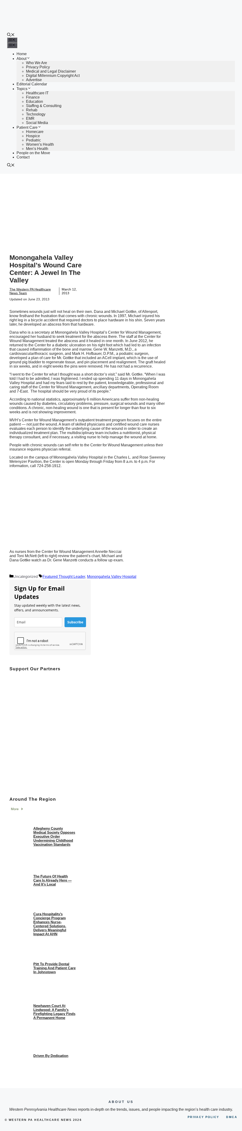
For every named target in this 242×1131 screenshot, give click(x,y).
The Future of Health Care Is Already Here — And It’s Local (52, 880)
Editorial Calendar (32, 84)
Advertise (34, 80)
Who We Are (36, 63)
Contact (23, 157)
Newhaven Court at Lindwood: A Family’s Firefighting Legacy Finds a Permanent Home (54, 1012)
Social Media (37, 123)
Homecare (34, 132)
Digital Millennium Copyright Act (53, 76)
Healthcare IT (37, 93)
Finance (33, 97)
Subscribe (75, 622)
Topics (22, 89)
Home (22, 54)
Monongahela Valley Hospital (111, 577)
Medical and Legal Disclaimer (51, 71)
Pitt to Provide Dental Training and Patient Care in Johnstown (54, 968)
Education (34, 101)
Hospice (33, 136)
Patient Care (27, 127)
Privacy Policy (38, 67)
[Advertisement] (121, 209)
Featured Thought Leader (64, 577)
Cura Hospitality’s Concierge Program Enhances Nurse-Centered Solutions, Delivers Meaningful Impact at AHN (49, 924)
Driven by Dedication (50, 1056)
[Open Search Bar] (11, 35)
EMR (30, 118)
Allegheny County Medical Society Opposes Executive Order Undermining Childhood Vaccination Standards (54, 836)
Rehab (31, 110)
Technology (35, 114)
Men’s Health (37, 149)
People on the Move (33, 153)
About (21, 59)
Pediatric (33, 140)
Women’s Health (40, 144)
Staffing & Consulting (43, 106)
